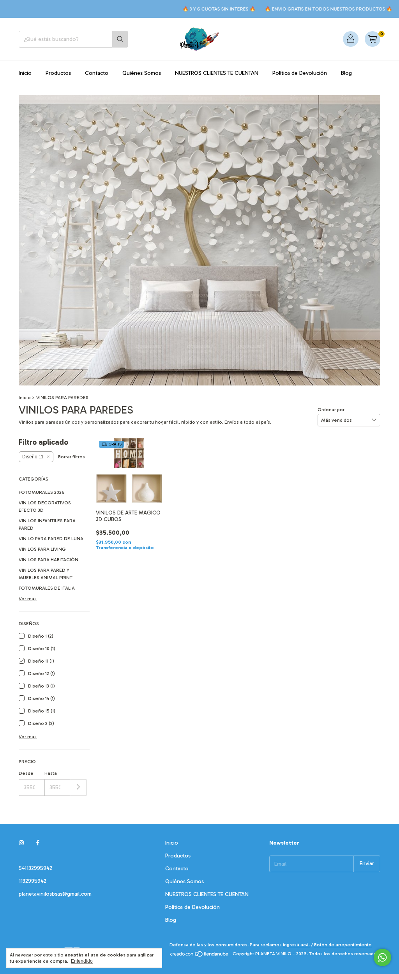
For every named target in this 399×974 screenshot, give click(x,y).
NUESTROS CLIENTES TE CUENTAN (216, 73)
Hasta (50, 773)
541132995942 (35, 868)
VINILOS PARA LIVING (42, 549)
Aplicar (78, 787)
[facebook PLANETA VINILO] (38, 843)
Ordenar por (331, 409)
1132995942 (32, 881)
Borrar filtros (71, 457)
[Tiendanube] (199, 955)
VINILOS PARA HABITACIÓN (48, 559)
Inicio (25, 73)
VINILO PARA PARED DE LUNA (51, 538)
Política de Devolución (299, 73)
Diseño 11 (33, 457)
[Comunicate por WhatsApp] (382, 957)
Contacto (96, 73)
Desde (26, 773)
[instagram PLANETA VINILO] (21, 843)
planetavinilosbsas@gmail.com (55, 894)
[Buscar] (120, 39)
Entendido (82, 961)
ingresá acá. (296, 944)
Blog (346, 73)
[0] (372, 39)
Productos (58, 73)
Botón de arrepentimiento (343, 944)
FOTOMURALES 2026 (42, 492)
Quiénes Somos (141, 73)
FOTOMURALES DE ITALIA (47, 588)
